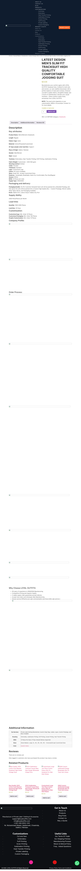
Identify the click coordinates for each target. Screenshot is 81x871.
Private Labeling (42, 23)
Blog (36, 5)
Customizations (40, 9)
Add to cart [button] (13, 796)
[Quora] (55, 862)
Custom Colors (25, 746)
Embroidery (41, 13)
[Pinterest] (45, 862)
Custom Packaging (43, 24)
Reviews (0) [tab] (40, 122)
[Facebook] (26, 862)
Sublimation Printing (44, 17)
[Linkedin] (50, 862)
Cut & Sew (41, 11)
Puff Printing (41, 21)
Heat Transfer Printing (44, 15)
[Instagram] (31, 862)
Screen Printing (42, 19)
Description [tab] (14, 122)
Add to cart (51, 111)
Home (10, 56)
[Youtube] (40, 862)
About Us (38, 1)
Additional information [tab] (27, 122)
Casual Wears (17, 56)
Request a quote (40, 26)
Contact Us (39, 3)
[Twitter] (36, 862)
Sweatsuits (25, 56)
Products (38, 7)
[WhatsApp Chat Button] (77, 863)
